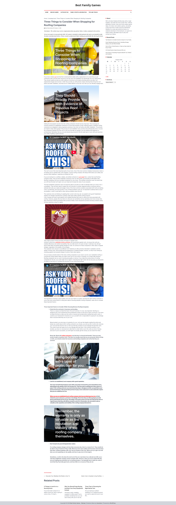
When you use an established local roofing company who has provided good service (73, 396)
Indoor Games (54, 12)
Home (46, 12)
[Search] (131, 12)
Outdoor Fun (64, 12)
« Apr (107, 76)
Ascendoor (99, 503)
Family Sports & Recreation (78, 12)
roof (55, 77)
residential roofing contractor (62, 242)
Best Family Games (88, 5)
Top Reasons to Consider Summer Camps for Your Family (118, 39)
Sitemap (83, 503)
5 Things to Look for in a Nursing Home (51, 487)
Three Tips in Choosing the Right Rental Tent (93, 487)
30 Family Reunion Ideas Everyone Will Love (115, 50)
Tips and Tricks (93, 12)
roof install (81, 177)
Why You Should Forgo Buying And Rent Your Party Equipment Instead (74, 488)
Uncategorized (47, 472)
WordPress (113, 503)
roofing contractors (66, 335)
